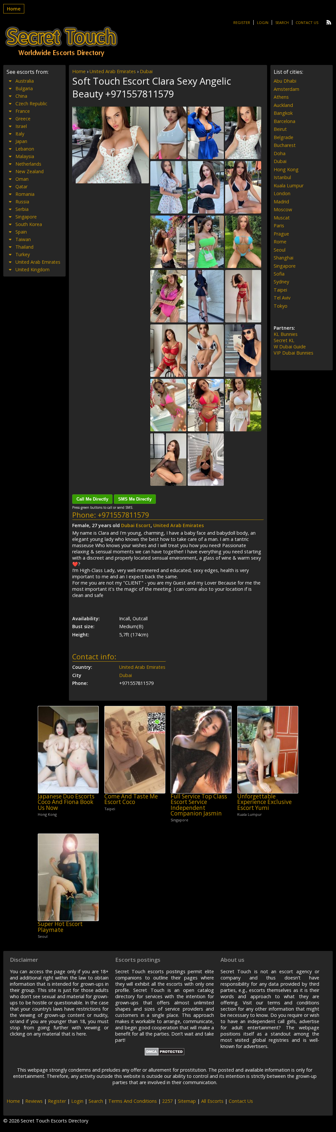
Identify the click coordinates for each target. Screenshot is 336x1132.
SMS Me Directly (135, 499)
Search (282, 22)
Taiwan (23, 239)
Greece (23, 118)
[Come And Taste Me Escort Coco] (135, 749)
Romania (24, 194)
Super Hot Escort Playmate (60, 927)
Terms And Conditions (132, 1101)
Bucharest (285, 145)
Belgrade (283, 137)
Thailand (24, 247)
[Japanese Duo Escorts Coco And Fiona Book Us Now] (68, 749)
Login (262, 22)
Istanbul (282, 177)
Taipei (280, 290)
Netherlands (28, 164)
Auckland (283, 105)
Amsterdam (286, 89)
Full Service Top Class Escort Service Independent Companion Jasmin (199, 804)
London (282, 193)
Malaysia (24, 156)
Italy (19, 134)
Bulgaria (24, 88)
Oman (22, 179)
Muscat (282, 218)
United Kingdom (32, 269)
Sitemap (187, 1101)
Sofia (279, 274)
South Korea (28, 224)
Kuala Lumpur (289, 185)
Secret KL (284, 340)
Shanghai (283, 258)
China (21, 96)
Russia (22, 201)
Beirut (280, 129)
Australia (24, 81)
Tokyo (280, 306)
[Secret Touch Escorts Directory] (61, 41)
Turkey (22, 254)
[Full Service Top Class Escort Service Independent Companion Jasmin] (201, 749)
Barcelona (284, 121)
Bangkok (283, 113)
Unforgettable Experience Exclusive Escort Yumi (264, 802)
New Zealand (29, 171)
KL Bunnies (286, 334)
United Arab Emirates (113, 71)
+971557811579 (123, 515)
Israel (21, 126)
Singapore (26, 217)
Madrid (281, 201)
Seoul (279, 250)
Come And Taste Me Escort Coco (131, 799)
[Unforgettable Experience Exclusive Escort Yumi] (268, 749)
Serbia (22, 209)
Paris (279, 225)
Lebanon (24, 149)
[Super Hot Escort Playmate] (68, 877)
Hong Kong (286, 169)
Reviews (34, 1101)
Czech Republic (31, 103)
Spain (21, 232)
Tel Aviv (282, 298)
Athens (281, 97)
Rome (280, 241)
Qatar (21, 186)
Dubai (146, 71)
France (22, 111)
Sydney (281, 281)
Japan (21, 141)
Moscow (283, 209)
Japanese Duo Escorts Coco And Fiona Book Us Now (66, 802)
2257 (167, 1101)
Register (241, 22)
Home (14, 9)
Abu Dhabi (285, 81)
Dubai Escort (136, 525)
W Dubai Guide (290, 346)
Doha (279, 153)
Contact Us (307, 22)
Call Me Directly (92, 499)
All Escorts (212, 1101)
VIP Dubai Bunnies (293, 353)
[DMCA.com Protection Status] (164, 1054)
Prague (281, 234)
